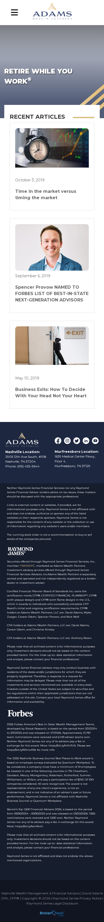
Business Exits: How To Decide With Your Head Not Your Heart (50, 392)
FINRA (24, 565)
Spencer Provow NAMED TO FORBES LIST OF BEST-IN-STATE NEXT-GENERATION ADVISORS (52, 293)
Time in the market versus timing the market (45, 194)
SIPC (32, 565)
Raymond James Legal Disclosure (52, 903)
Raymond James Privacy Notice (77, 898)
